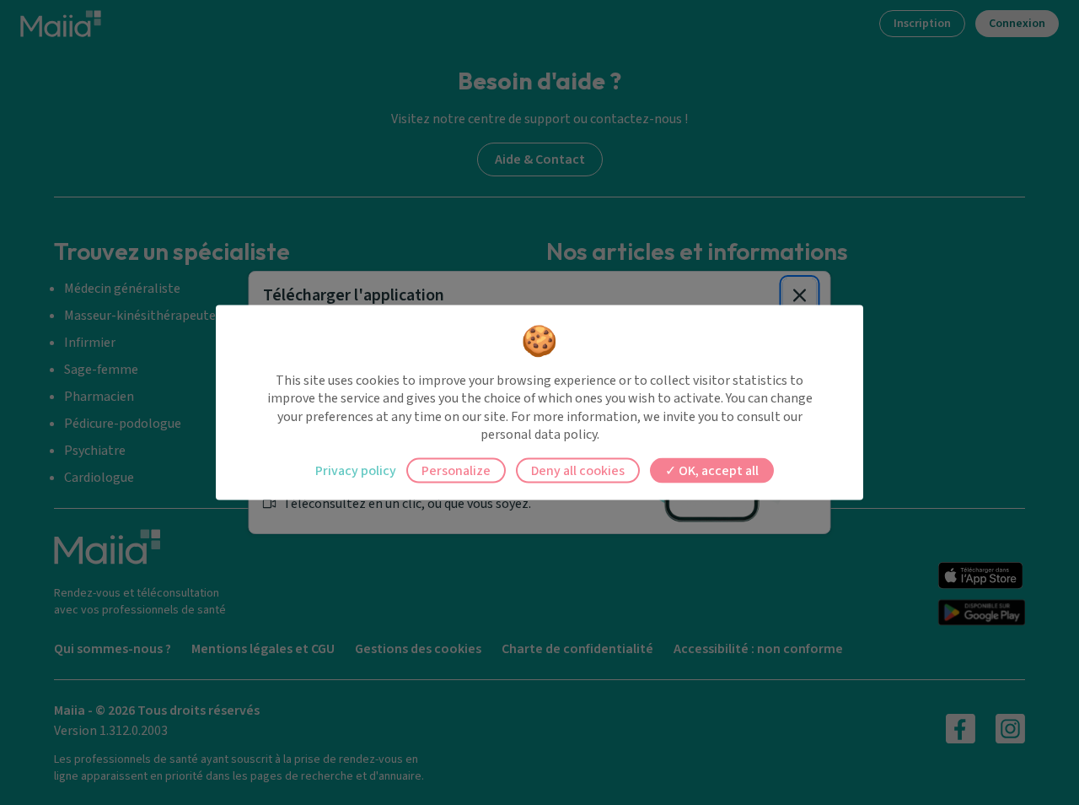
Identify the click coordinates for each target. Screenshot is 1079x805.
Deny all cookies (578, 470)
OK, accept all (717, 470)
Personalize (456, 470)
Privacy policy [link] (355, 470)
